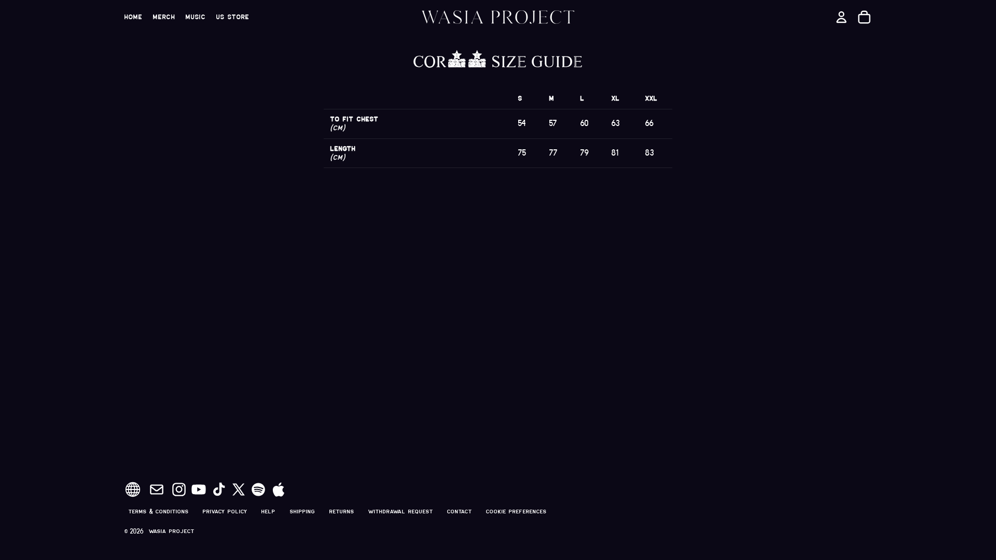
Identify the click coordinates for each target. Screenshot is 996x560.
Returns (341, 511)
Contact (459, 511)
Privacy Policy (225, 511)
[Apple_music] (278, 489)
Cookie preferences (516, 511)
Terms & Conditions (159, 511)
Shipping (302, 511)
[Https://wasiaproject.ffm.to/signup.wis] (156, 489)
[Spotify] (258, 489)
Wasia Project (172, 531)
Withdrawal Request (400, 511)
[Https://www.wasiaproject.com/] (133, 489)
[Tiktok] (219, 489)
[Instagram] (179, 489)
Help (268, 511)
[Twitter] (238, 489)
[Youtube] (198, 489)
